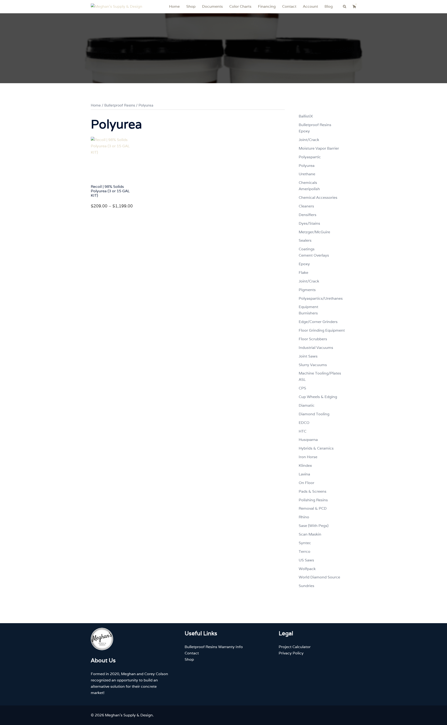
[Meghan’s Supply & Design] (116, 6)
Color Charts (240, 6)
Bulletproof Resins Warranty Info (214, 646)
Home (174, 6)
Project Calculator (295, 646)
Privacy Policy (291, 653)
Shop (191, 6)
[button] (345, 7)
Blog (329, 6)
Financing (267, 6)
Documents (212, 6)
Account (310, 6)
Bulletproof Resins (119, 105)
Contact (289, 6)
